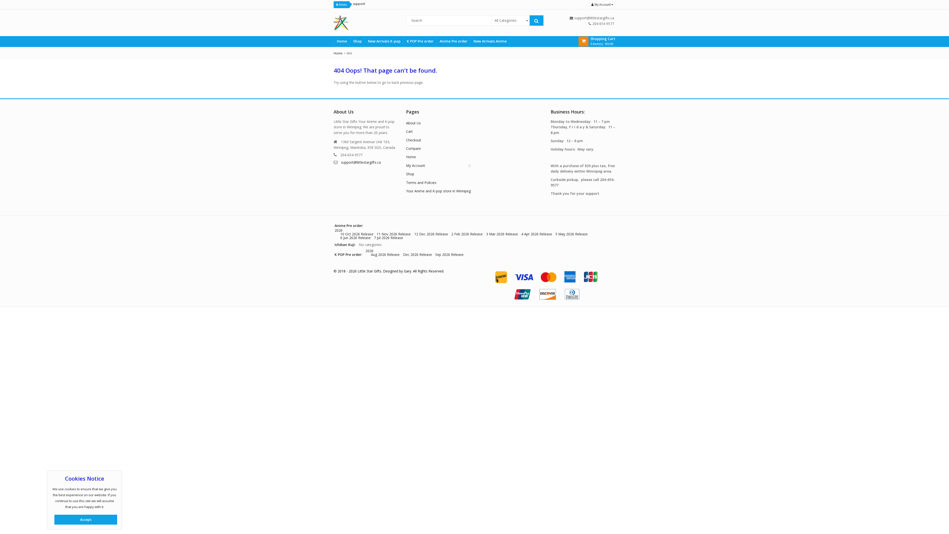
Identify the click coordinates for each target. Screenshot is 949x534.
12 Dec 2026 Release (431, 234)
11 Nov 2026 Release (394, 234)
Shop (357, 41)
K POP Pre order (420, 41)
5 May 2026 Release (571, 234)
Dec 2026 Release (417, 254)
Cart (409, 131)
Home (342, 41)
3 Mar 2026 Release (502, 234)
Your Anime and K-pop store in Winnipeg (438, 191)
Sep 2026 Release (449, 254)
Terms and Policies (421, 182)
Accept (86, 519)
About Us (413, 123)
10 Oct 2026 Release (356, 234)
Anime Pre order (453, 41)
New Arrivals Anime (490, 41)
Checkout (413, 140)
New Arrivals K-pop (384, 41)
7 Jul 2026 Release (388, 237)
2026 (339, 230)
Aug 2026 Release (385, 254)
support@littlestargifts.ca (361, 162)
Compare (413, 148)
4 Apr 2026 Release (536, 234)
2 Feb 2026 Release (467, 234)
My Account (415, 165)
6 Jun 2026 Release (355, 237)
